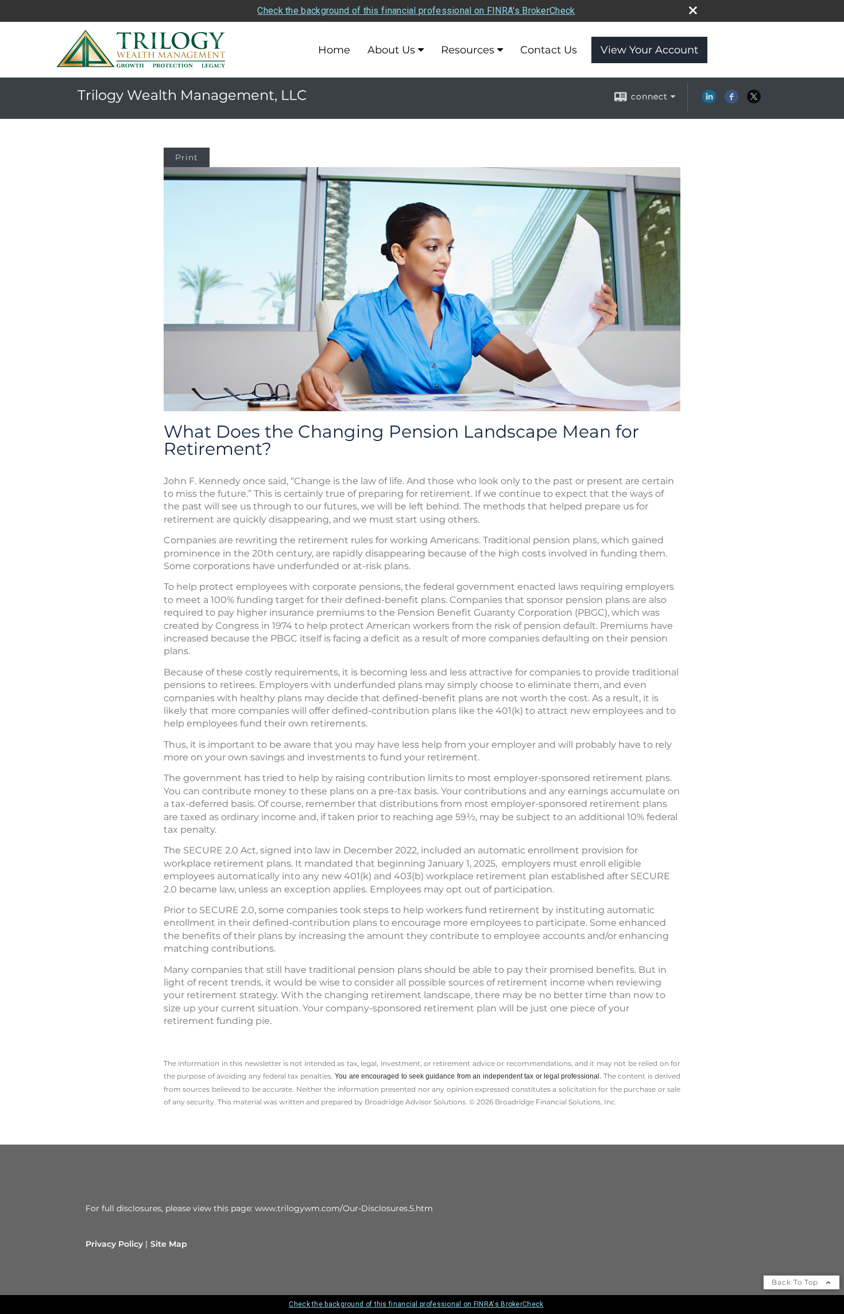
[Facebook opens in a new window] (731, 100)
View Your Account (649, 50)
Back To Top (796, 1282)
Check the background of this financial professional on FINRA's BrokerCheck (416, 10)
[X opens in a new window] (754, 100)
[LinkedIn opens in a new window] (709, 100)
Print (186, 157)
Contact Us (548, 50)
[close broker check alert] (693, 10)
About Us (391, 50)
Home (334, 50)
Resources (467, 50)
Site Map (168, 1244)
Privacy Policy (114, 1244)
